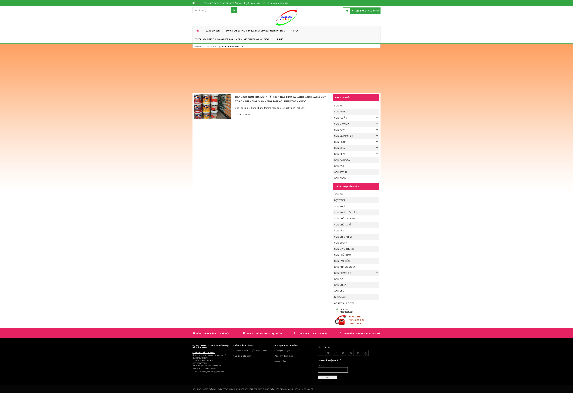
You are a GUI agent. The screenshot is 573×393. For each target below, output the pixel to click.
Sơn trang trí (343, 272)
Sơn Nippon (341, 111)
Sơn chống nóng (344, 266)
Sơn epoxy (340, 242)
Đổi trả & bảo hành (243, 355)
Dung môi (340, 297)
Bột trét (339, 200)
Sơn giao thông (344, 248)
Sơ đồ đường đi (281, 361)
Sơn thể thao (342, 254)
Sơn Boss (340, 178)
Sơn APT (339, 105)
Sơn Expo (340, 153)
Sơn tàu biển (342, 260)
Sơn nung (340, 285)
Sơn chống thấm (344, 218)
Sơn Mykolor (342, 123)
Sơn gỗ (338, 279)
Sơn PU (338, 194)
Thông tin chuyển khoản (285, 350)
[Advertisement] (286, 70)
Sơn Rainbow (342, 160)
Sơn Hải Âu (340, 117)
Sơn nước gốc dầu (345, 212)
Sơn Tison (340, 141)
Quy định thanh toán (284, 355)
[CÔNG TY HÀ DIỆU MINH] (286, 17)
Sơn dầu (339, 230)
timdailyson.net (209, 368)
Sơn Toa (339, 166)
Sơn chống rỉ (342, 224)
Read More (244, 114)
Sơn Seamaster (343, 135)
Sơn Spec (339, 147)
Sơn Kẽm (339, 291)
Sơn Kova (339, 129)
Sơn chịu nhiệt (343, 236)
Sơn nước (340, 206)
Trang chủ (198, 46)
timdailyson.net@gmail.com (212, 371)
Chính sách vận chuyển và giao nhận (251, 350)
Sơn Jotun (340, 172)
